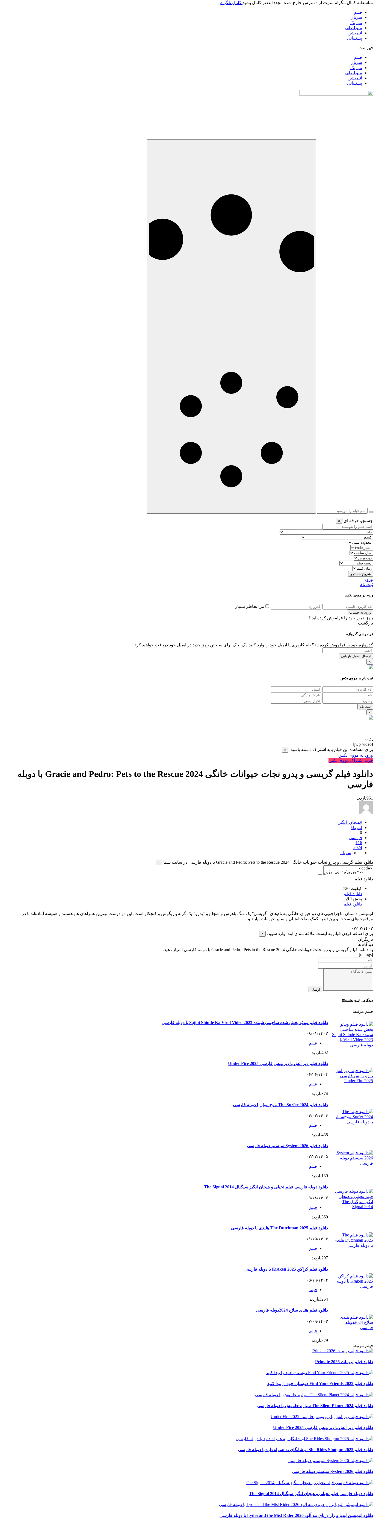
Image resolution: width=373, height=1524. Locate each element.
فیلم (358, 12)
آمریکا (356, 827)
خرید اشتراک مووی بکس (350, 760)
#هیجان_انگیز (350, 822)
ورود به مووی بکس (355, 755)
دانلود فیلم (353, 893)
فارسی (355, 837)
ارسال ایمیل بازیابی (356, 656)
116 (359, 842)
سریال (356, 17)
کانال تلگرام (231, 2)
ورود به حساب (360, 612)
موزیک (356, 22)
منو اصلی (353, 27)
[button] (186, 47)
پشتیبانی (354, 38)
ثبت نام (366, 584)
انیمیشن (355, 33)
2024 (357, 847)
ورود (369, 579)
